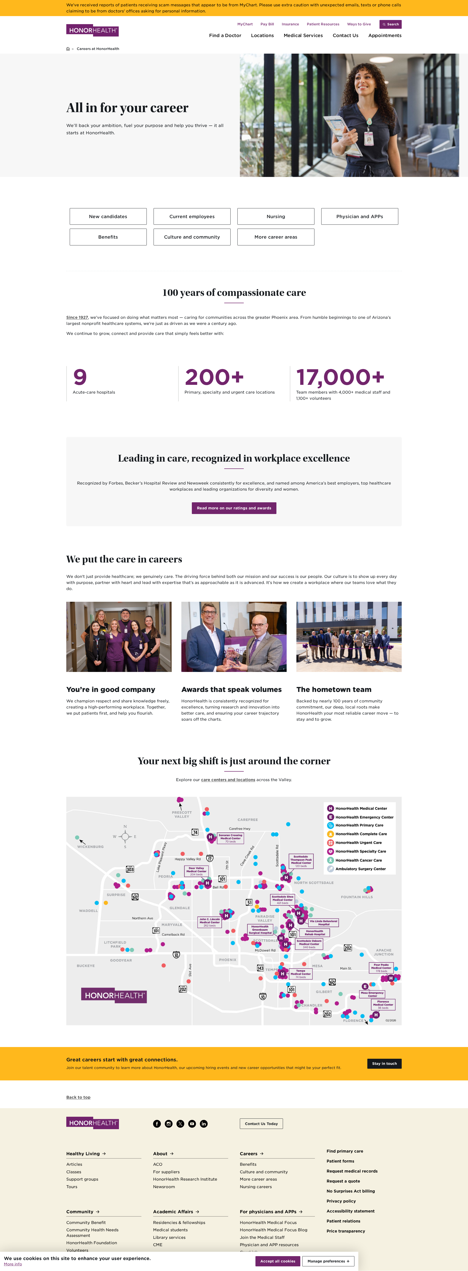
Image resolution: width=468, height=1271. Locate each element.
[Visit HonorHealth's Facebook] (157, 1124)
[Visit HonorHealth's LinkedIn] (204, 1124)
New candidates (108, 216)
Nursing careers (256, 1186)
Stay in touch (384, 1063)
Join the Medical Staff (262, 1237)
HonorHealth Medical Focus (268, 1222)
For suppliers (166, 1172)
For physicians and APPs (268, 1211)
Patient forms (340, 1161)
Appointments (385, 35)
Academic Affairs (173, 1211)
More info (13, 1264)
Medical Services (303, 35)
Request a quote (343, 1181)
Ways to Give (359, 24)
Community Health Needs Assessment (92, 1233)
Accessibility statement (351, 1211)
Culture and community (192, 237)
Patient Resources (323, 24)
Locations (262, 35)
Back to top (78, 1097)
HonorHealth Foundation (91, 1243)
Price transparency (346, 1231)
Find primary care (345, 1151)
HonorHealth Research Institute (185, 1179)
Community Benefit (86, 1222)
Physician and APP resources (269, 1244)
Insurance (290, 24)
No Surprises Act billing (351, 1191)
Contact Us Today (261, 1124)
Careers (248, 1153)
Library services (169, 1237)
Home (68, 49)
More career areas (275, 237)
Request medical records (352, 1171)
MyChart (245, 24)
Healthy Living (83, 1153)
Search (393, 24)
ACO (157, 1164)
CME (157, 1244)
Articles (74, 1164)
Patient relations (343, 1221)
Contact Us (346, 35)
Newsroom (164, 1186)
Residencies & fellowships (179, 1222)
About (160, 1153)
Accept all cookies (277, 1261)
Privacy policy (341, 1201)
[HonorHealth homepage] (92, 31)
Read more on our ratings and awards (234, 508)
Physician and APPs (359, 216)
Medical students (170, 1230)
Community (79, 1211)
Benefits (108, 237)
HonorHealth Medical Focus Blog (273, 1230)
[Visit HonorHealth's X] (180, 1124)
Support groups (82, 1179)
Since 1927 (77, 317)
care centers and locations (228, 779)
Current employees (192, 216)
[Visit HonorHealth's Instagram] (169, 1124)
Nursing (276, 216)
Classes (73, 1172)
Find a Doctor (225, 35)
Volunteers (77, 1250)
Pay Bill (267, 24)
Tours (71, 1186)
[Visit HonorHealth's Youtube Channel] (192, 1124)
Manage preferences (326, 1261)
